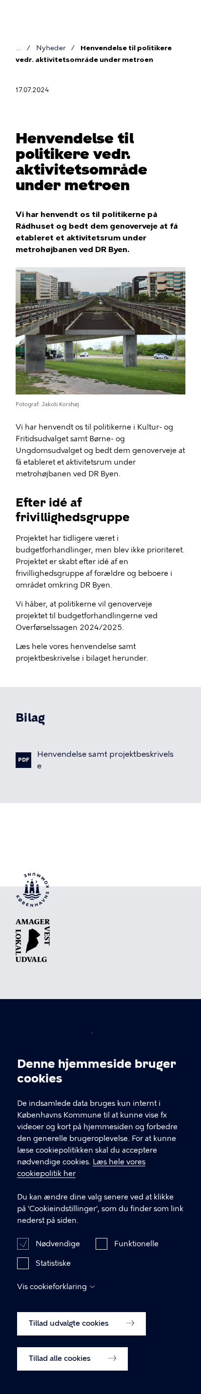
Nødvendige (58, 1243)
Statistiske (53, 1263)
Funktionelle (136, 1243)
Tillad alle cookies (61, 1358)
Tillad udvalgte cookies (70, 1323)
